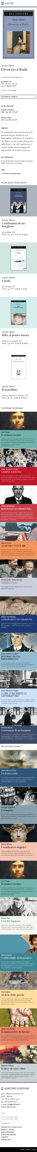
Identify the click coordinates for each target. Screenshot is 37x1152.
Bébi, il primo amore (15, 335)
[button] (28, 61)
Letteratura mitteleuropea (11, 174)
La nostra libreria (8, 1135)
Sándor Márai (7, 65)
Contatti (4, 1137)
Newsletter (6, 1140)
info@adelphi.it (13, 1104)
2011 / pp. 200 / (9, 119)
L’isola (6, 280)
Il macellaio (9, 389)
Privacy (4, 1130)
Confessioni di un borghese (13, 225)
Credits (33, 1149)
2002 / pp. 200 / (9, 111)
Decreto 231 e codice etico (11, 1127)
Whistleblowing (7, 1132)
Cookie (11, 1130)
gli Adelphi (5, 82)
